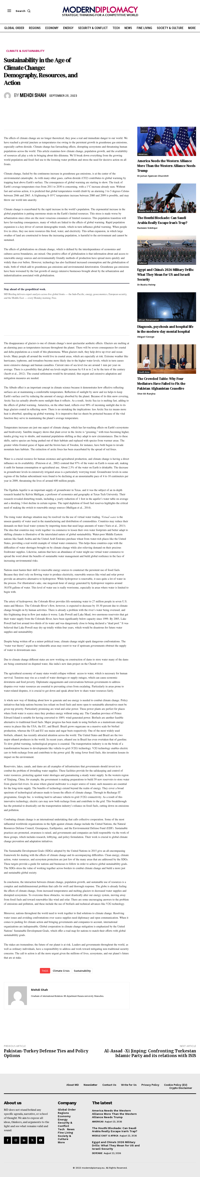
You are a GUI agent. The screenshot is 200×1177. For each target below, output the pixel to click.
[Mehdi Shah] (8, 95)
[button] (24, 11)
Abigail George (145, 336)
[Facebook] (8, 107)
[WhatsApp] (26, 107)
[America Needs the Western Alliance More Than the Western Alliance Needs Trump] (166, 141)
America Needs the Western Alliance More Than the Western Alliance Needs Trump (166, 166)
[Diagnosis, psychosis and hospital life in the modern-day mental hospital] (166, 307)
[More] (62, 107)
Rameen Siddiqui (147, 227)
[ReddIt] (44, 107)
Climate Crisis (61, 970)
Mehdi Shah (33, 95)
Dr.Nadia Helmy (146, 284)
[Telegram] (53, 107)
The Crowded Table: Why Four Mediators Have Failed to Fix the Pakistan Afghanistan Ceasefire (161, 383)
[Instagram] (15, 1140)
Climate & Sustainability (25, 51)
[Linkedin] (35, 107)
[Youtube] (40, 1140)
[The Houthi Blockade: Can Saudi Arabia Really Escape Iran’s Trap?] (166, 198)
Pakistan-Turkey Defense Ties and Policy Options (46, 1053)
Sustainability (82, 970)
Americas (142, 154)
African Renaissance (148, 320)
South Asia (143, 372)
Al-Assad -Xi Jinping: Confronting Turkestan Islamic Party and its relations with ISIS (150, 1053)
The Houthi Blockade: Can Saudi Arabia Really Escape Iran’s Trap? (162, 220)
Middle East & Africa (148, 211)
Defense (142, 263)
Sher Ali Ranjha (146, 393)
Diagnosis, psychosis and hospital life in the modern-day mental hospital (165, 329)
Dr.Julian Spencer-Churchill (153, 175)
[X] (17, 107)
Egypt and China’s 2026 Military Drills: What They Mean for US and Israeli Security (165, 274)
